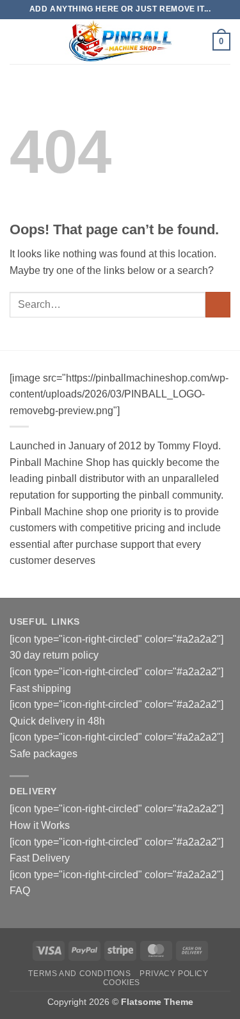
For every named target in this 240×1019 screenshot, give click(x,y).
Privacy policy (174, 973)
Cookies (121, 982)
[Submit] (217, 304)
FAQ (20, 890)
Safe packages (43, 753)
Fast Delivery (40, 858)
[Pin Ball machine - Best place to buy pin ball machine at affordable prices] (120, 41)
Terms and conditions (79, 973)
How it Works (40, 825)
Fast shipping (40, 688)
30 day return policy (54, 655)
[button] (17, 41)
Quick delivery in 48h (57, 721)
